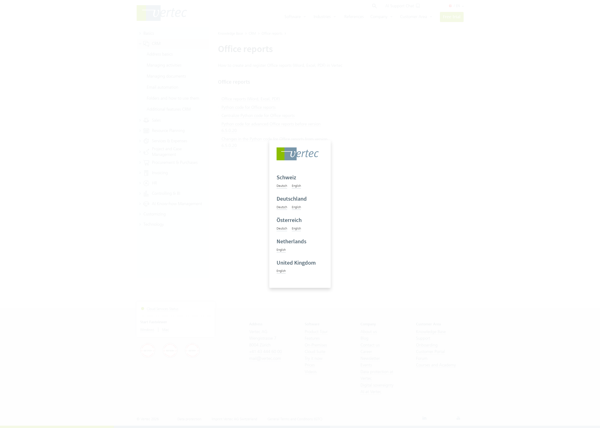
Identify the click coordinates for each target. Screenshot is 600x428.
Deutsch (282, 186)
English (296, 186)
